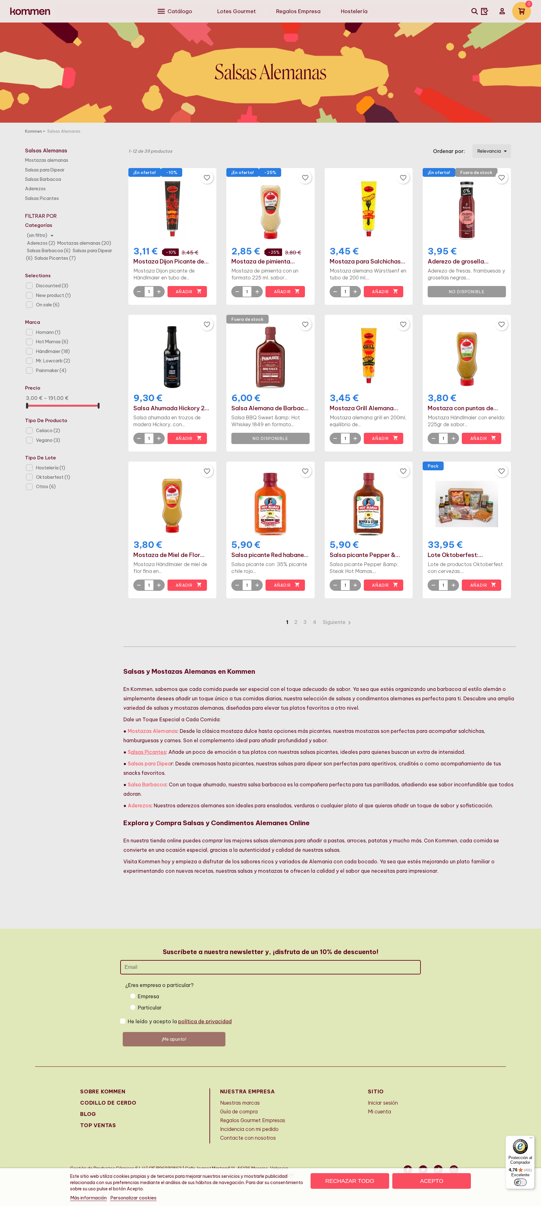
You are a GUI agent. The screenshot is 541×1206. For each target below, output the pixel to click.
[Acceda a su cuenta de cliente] (502, 11)
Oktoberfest (53, 477)
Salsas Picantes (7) (55, 258)
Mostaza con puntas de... (463, 408)
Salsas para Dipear (44, 170)
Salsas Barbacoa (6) (49, 250)
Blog (88, 1114)
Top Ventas (98, 1125)
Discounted (52, 286)
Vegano (48, 440)
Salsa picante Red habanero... (270, 555)
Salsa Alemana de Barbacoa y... (270, 408)
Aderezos (35, 189)
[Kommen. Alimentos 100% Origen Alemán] (30, 11)
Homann (48, 332)
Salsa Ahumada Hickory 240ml (172, 408)
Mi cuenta (379, 1111)
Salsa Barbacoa (147, 784)
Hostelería (50, 468)
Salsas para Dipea (149, 763)
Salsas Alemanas (46, 150)
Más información (88, 1198)
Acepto (431, 1181)
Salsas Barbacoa (43, 179)
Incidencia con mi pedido (249, 1129)
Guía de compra (239, 1111)
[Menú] (531, 1139)
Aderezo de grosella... (458, 261)
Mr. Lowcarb (53, 361)
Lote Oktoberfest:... (455, 555)
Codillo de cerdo (108, 1103)
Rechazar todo (349, 1181)
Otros (46, 486)
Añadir (189, 291)
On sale (47, 305)
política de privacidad (205, 1021)
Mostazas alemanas (46, 160)
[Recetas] (484, 11)
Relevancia (493, 151)
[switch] (520, 1182)
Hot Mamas (52, 342)
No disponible (467, 291)
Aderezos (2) (41, 243)
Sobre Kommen (103, 1091)
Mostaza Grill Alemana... (364, 408)
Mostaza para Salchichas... (367, 261)
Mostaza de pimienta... (263, 261)
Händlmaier (53, 351)
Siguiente (338, 622)
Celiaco (48, 430)
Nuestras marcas (240, 1103)
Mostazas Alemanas (152, 731)
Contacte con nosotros (248, 1138)
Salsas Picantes (42, 198)
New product (53, 295)
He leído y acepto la (180, 1021)
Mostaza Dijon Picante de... (171, 261)
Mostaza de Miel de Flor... (169, 555)
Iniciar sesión (383, 1103)
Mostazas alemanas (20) (84, 243)
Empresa (148, 996)
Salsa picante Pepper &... (365, 555)
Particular (150, 1007)
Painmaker (51, 370)
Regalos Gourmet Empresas (252, 1120)
